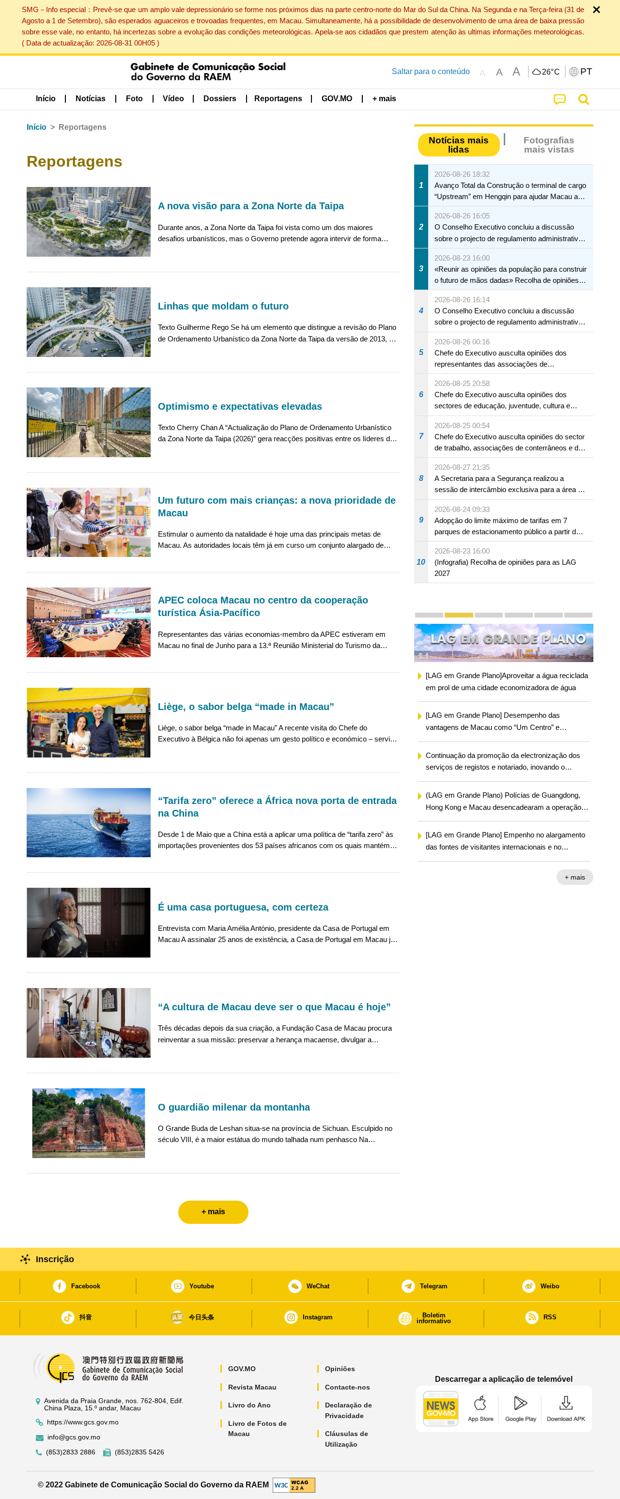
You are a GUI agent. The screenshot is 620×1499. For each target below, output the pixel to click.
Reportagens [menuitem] (278, 98)
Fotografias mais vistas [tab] (549, 145)
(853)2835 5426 (139, 1452)
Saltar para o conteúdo (431, 71)
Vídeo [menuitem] (173, 98)
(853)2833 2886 (70, 1452)
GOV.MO (242, 1369)
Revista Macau (252, 1387)
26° (551, 72)
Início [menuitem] (46, 98)
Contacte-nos (347, 1387)
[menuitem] (90, 98)
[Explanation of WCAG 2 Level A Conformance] (294, 1484)
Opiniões (340, 1369)
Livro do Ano (249, 1405)
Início (36, 127)
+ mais (575, 877)
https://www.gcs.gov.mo (83, 1422)
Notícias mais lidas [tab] (459, 145)
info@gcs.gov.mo (73, 1437)
